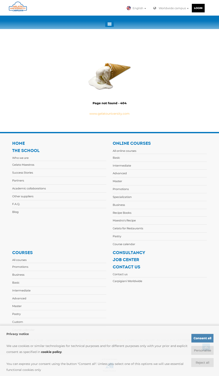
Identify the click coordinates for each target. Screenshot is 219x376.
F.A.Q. (16, 204)
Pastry (117, 236)
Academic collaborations (29, 188)
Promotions (121, 189)
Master (117, 181)
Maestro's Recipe (124, 220)
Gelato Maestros (23, 164)
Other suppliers (22, 196)
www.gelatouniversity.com (109, 114)
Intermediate (122, 165)
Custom (17, 321)
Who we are (20, 157)
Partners (18, 180)
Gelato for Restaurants (128, 228)
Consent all (202, 338)
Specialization (122, 197)
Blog (15, 212)
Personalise (202, 350)
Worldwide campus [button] (172, 8)
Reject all (202, 362)
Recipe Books (122, 212)
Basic (116, 157)
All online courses (124, 150)
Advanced (120, 173)
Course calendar (124, 244)
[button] (137, 8)
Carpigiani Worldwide (127, 281)
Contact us (120, 274)
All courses (19, 260)
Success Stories (22, 172)
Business (119, 204)
